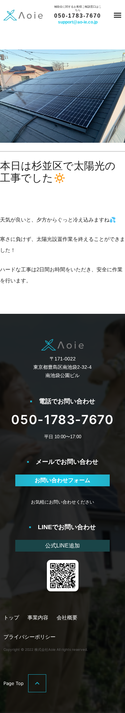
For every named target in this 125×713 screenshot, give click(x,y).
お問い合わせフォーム (62, 480)
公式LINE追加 (62, 545)
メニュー (117, 15)
